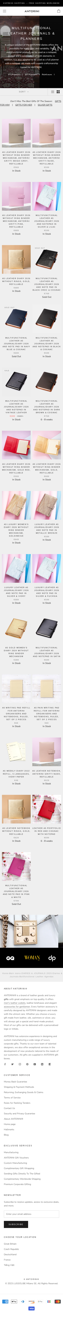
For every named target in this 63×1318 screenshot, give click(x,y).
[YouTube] (35, 1064)
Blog (6, 1134)
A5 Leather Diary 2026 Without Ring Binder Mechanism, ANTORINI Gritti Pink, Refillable (16, 221)
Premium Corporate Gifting (17, 1184)
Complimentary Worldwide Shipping (22, 1178)
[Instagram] (20, 1064)
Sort (23, 92)
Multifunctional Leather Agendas (36, 976)
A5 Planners (14, 74)
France (7, 1259)
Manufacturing (11, 1152)
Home (5, 973)
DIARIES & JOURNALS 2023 (36, 973)
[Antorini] (32, 11)
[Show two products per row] (58, 91)
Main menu (15, 973)
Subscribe (16, 1224)
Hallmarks (9, 1129)
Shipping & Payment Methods (19, 1087)
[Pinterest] (27, 1064)
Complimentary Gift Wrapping (19, 1168)
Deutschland (10, 1254)
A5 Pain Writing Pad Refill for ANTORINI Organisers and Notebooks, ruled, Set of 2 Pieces (47, 713)
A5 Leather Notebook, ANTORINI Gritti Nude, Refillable (46, 774)
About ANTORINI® (13, 1118)
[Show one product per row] (52, 91)
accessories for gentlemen (17, 1006)
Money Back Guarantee (15, 1081)
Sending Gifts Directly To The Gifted (22, 1173)
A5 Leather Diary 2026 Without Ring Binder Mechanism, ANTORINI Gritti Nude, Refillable (47, 158)
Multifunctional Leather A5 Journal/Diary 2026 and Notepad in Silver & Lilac (46, 221)
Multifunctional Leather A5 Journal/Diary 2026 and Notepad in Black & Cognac (47, 344)
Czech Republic (11, 1249)
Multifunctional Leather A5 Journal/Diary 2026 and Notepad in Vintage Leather (16, 407)
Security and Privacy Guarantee (19, 1113)
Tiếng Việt (9, 1265)
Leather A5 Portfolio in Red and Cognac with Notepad (46, 831)
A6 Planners (31, 74)
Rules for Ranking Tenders (17, 1102)
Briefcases (47, 74)
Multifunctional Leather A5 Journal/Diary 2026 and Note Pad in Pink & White (16, 891)
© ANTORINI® (31, 1279)
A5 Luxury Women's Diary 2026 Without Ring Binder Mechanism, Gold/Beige (16, 530)
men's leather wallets (15, 1002)
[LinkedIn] (42, 1064)
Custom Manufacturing (15, 1163)
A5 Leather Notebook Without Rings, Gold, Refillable (16, 831)
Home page (10, 1124)
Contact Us (9, 1108)
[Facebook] (5, 1064)
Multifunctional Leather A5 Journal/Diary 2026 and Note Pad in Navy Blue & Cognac (16, 344)
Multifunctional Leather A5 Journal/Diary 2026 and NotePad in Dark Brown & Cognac (46, 407)
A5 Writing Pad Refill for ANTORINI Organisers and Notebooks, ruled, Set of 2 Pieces (16, 713)
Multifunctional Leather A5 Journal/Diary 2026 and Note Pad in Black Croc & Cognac (47, 284)
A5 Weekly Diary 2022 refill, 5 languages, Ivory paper (16, 774)
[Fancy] (49, 1064)
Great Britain (10, 1243)
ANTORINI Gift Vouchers (16, 1157)
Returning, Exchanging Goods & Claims (23, 1092)
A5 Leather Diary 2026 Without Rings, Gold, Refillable (16, 281)
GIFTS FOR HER (23, 104)
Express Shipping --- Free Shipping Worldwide (31, 3)
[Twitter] (12, 1064)
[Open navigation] (4, 11)
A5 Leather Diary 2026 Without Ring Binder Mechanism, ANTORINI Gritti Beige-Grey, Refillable (16, 158)
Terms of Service (12, 1097)
